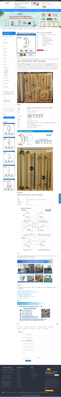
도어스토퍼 (5, 58)
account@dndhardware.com (7, 386)
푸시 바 (18, 370)
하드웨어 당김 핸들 (33, 326)
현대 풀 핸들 (19, 328)
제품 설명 (19, 59)
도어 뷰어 (4, 64)
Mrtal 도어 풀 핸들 (45, 328)
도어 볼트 (4, 61)
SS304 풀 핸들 (26, 326)
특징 (23, 59)
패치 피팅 (5, 73)
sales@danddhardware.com (8, 381)
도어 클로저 (5, 48)
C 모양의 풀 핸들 (37, 328)
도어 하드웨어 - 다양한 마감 (8, 36)
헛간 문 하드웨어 (6, 80)
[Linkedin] (44, 3)
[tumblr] (43, 3)
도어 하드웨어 (5, 86)
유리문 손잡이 (6, 69)
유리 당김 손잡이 (19, 326)
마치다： (38, 39)
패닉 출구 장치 (5, 42)
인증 (32, 59)
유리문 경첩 (6, 71)
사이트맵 (38, 395)
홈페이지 (32, 369)
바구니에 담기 (47, 50)
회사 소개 (33, 371)
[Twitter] (46, 3)
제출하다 (28, 360)
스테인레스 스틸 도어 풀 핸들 (42, 326)
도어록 (4, 45)
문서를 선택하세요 (29, 340)
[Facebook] (48, 3)
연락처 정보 (36, 59)
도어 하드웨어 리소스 (34, 375)
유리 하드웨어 (5, 67)
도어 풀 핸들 (32, 328)
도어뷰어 (18, 382)
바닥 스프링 (6, 75)
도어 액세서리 (5, 77)
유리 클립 (5, 72)
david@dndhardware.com (6, 383)
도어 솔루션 (33, 377)
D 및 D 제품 (27, 59)
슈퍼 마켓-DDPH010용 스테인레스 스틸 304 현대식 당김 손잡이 (9, 148)
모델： (38, 35)
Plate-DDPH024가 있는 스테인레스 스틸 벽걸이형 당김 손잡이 (9, 190)
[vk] (49, 3)
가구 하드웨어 (5, 83)
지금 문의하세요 (9, 117)
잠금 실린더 (19, 374)
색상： (38, 40)
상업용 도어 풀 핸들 (51, 326)
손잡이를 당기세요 (25, 328)
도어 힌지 (4, 39)
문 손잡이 (4, 55)
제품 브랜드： (38, 36)
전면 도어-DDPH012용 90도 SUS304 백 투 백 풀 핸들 (9, 162)
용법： (38, 41)
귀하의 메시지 (40, 50)
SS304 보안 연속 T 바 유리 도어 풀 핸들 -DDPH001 (9, 176)
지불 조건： (38, 42)
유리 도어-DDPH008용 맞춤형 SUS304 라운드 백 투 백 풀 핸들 (9, 134)
